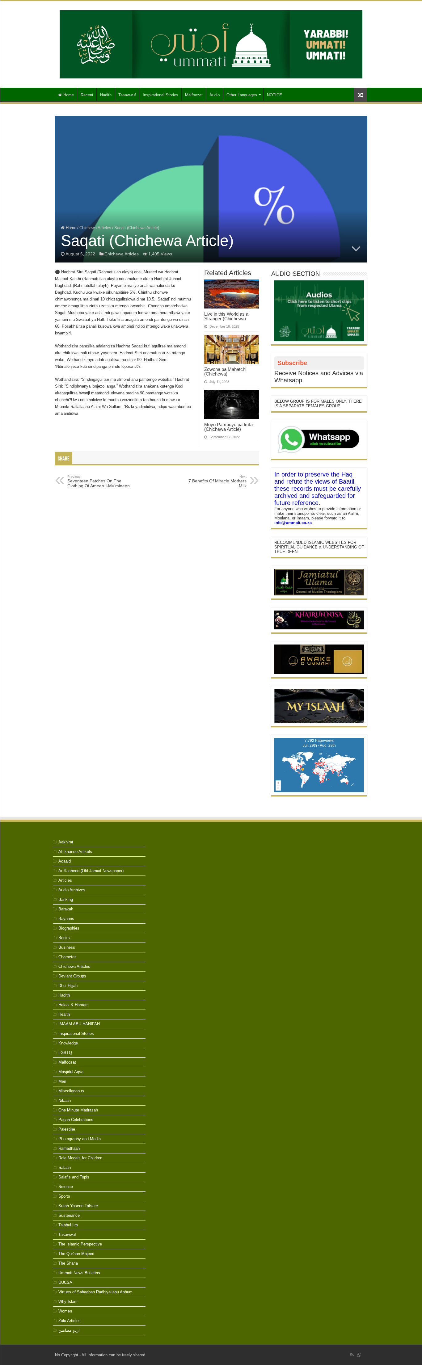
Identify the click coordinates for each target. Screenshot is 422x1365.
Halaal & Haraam (73, 1004)
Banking (65, 899)
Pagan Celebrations (75, 1119)
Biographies (68, 928)
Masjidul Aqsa (70, 1071)
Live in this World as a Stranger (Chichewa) (226, 316)
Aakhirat (65, 842)
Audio (214, 95)
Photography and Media (79, 1138)
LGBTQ (65, 1052)
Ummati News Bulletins (79, 1272)
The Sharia (68, 1263)
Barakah (65, 909)
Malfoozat (194, 95)
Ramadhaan (69, 1148)
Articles (65, 880)
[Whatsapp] (359, 1355)
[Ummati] (211, 43)
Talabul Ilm (68, 1225)
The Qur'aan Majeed (76, 1253)
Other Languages (241, 95)
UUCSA (65, 1282)
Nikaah (64, 1100)
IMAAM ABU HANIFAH (79, 1024)
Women (65, 1311)
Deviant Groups (72, 976)
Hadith (106, 95)
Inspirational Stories (160, 95)
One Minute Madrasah (78, 1110)
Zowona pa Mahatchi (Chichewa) (225, 371)
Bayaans (66, 918)
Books (64, 937)
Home (68, 95)
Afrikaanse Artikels (75, 851)
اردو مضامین (69, 1330)
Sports (64, 1196)
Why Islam (68, 1301)
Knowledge (68, 1043)
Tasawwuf (127, 95)
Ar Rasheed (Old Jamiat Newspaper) (91, 870)
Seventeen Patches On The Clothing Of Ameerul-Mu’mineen (98, 481)
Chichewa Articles (95, 227)
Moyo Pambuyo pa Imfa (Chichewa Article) (228, 427)
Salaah (64, 1167)
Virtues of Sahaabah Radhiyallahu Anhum (95, 1292)
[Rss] (352, 1355)
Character (67, 957)
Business (66, 947)
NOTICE (274, 95)
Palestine (66, 1129)
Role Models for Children (80, 1158)
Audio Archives (71, 890)
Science (65, 1186)
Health (64, 1014)
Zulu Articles (69, 1320)
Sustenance (69, 1215)
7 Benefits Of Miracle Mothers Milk (217, 481)
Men (62, 1081)
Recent (87, 95)
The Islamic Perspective (80, 1244)
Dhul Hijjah (68, 985)
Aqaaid (64, 861)
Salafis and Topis (73, 1177)
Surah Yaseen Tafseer (78, 1205)
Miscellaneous (71, 1091)
